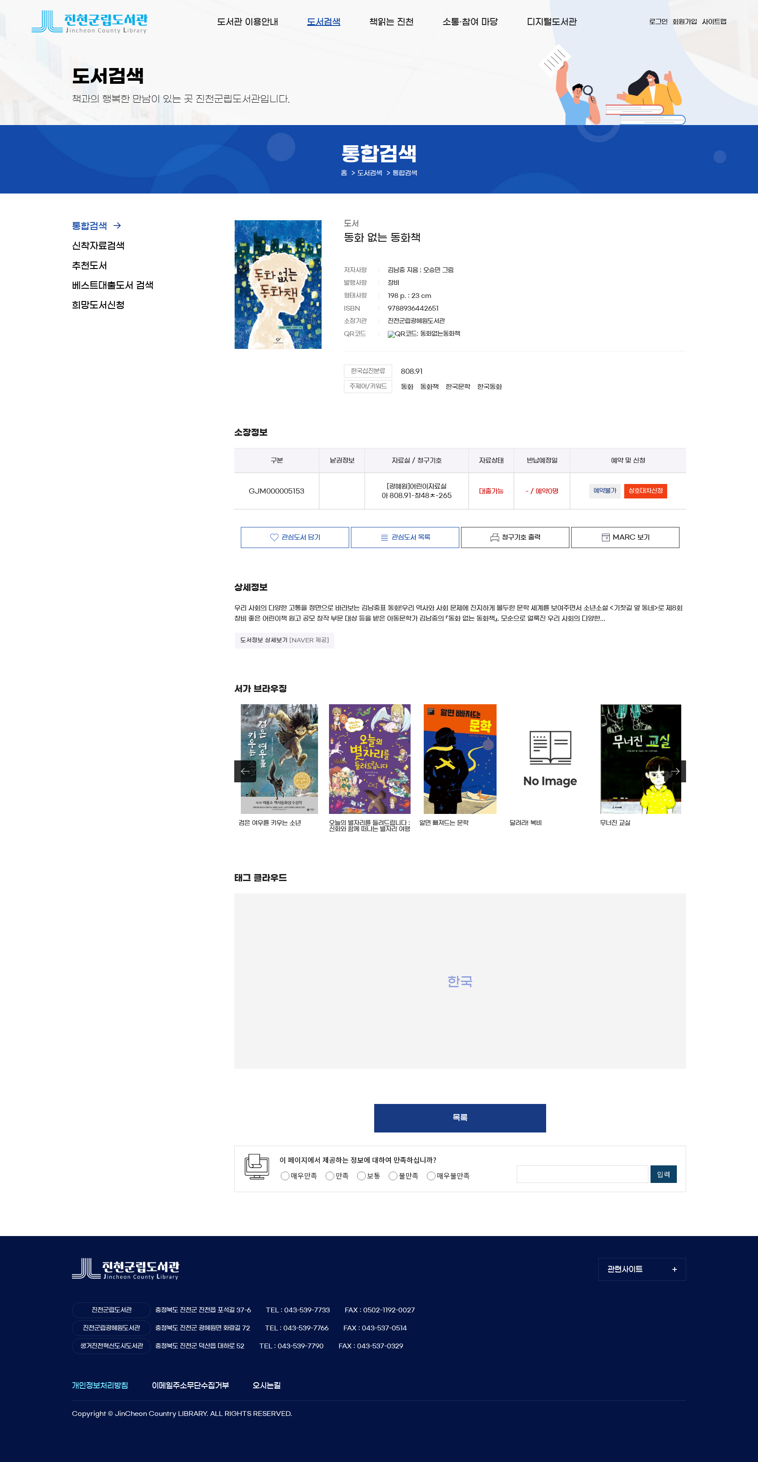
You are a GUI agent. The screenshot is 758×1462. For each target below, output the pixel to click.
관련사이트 (625, 1269)
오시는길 (267, 1385)
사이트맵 (714, 21)
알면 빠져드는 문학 (443, 823)
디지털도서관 (552, 22)
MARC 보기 (631, 537)
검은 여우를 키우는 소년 (270, 823)
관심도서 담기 (301, 537)
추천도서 (89, 265)
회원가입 (684, 21)
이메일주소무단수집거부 (190, 1385)
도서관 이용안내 (247, 22)
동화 (407, 386)
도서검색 (323, 22)
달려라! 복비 (526, 823)
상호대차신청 (646, 491)
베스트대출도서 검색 (113, 285)
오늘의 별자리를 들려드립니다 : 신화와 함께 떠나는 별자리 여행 (369, 826)
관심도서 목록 (411, 537)
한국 (460, 981)
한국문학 (458, 386)
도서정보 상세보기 (284, 640)
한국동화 (489, 386)
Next (675, 771)
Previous (245, 771)
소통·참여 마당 (470, 22)
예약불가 (605, 491)
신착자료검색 (98, 246)
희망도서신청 (98, 305)
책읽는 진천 (391, 22)
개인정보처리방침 (100, 1385)
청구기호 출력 (521, 537)
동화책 (429, 386)
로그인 (658, 21)
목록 (460, 1118)
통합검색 (89, 226)
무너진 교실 (615, 823)
